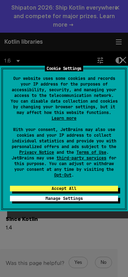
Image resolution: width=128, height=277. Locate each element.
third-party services (81, 158)
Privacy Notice (36, 152)
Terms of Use (91, 152)
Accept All (64, 188)
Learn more (64, 118)
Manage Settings (64, 198)
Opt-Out (62, 175)
